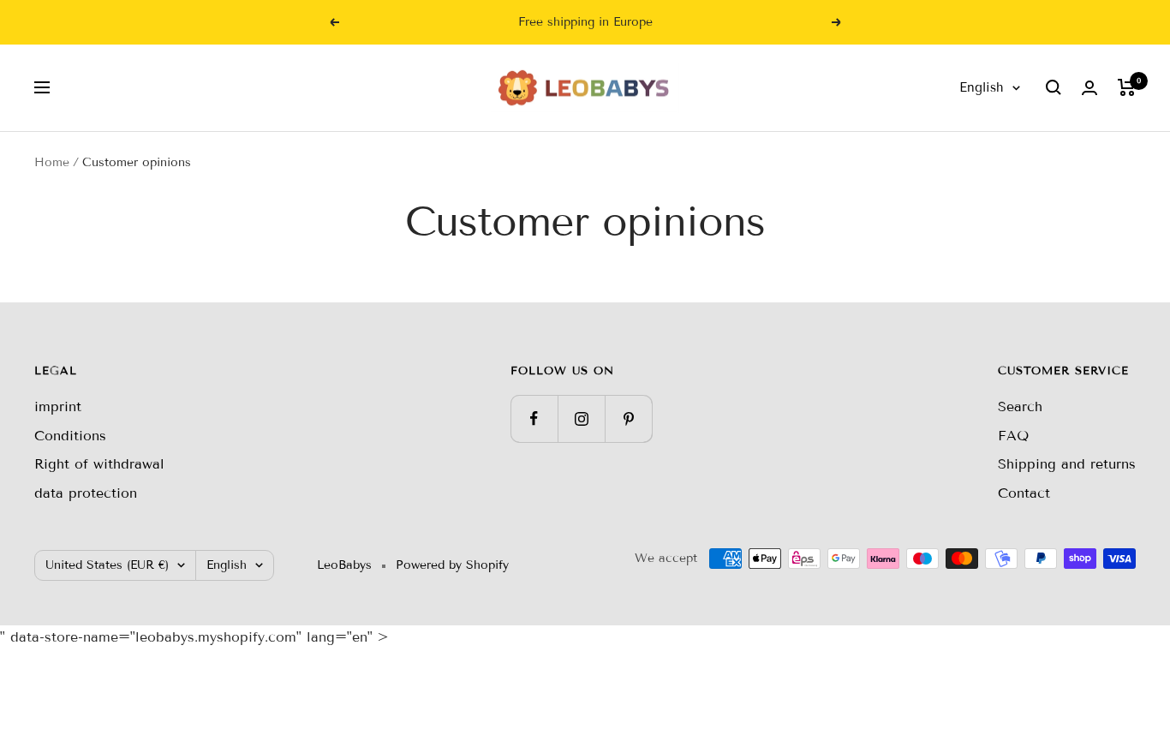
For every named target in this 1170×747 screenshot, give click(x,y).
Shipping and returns (1067, 464)
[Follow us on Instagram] (581, 418)
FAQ (1013, 435)
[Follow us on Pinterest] (628, 418)
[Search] (1053, 87)
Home (51, 162)
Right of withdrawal (99, 464)
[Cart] (1127, 87)
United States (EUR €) (107, 565)
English (981, 87)
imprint (57, 406)
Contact (1024, 493)
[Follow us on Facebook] (534, 418)
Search (1020, 406)
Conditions (70, 435)
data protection (85, 493)
